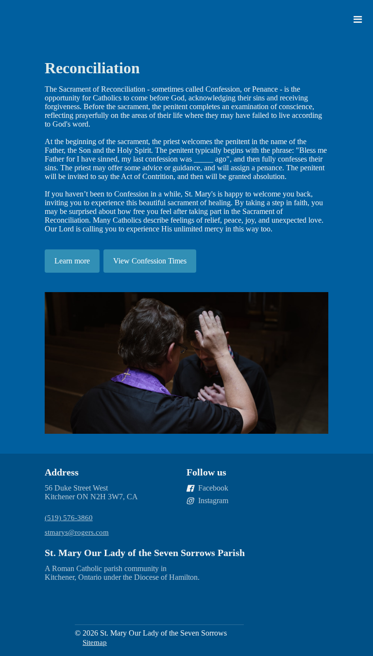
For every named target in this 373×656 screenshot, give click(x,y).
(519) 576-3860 (69, 518)
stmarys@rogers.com (77, 532)
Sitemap (95, 642)
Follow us (206, 472)
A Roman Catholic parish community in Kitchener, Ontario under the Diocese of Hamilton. (122, 572)
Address (62, 472)
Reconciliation (92, 68)
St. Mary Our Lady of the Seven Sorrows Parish (145, 552)
